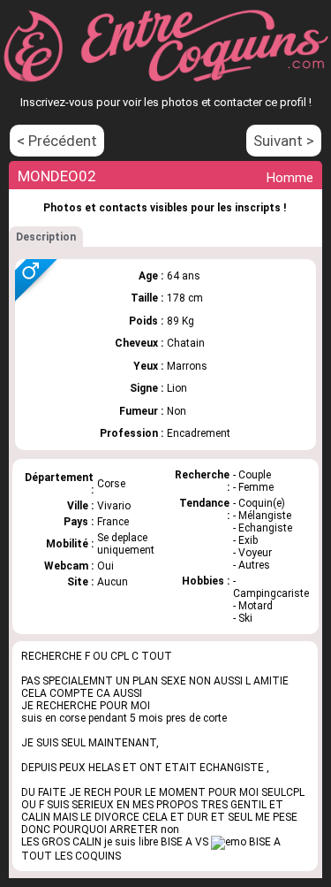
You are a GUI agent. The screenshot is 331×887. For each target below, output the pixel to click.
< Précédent (57, 140)
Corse (111, 484)
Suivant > (283, 140)
